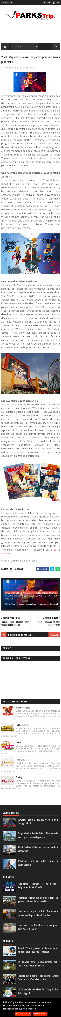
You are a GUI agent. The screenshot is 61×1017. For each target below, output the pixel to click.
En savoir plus (23, 1014)
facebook (54, 634)
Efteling (19, 777)
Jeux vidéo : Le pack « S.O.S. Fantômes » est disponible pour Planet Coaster (38, 913)
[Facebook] (45, 2)
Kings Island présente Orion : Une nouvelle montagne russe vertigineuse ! (38, 835)
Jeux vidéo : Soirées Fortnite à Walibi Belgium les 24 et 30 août (38, 885)
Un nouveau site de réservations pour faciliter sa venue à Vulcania (38, 963)
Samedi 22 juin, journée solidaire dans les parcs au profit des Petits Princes (38, 949)
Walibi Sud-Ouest (23, 707)
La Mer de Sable (22, 725)
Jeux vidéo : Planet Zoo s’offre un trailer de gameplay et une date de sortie (38, 899)
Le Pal (18, 742)
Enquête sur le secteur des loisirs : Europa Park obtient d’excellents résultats (38, 977)
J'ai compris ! (40, 1014)
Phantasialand (21, 759)
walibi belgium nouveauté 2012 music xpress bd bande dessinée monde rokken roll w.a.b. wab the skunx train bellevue (31, 593)
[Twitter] (49, 2)
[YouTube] (53, 2)
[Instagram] (58, 2)
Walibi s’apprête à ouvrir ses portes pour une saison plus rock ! (31, 604)
